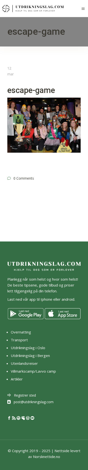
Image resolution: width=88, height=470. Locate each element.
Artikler (17, 379)
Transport (19, 339)
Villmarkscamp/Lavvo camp (33, 371)
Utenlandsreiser (24, 363)
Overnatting (21, 332)
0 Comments (23, 178)
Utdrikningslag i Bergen (30, 355)
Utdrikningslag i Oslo (28, 347)
